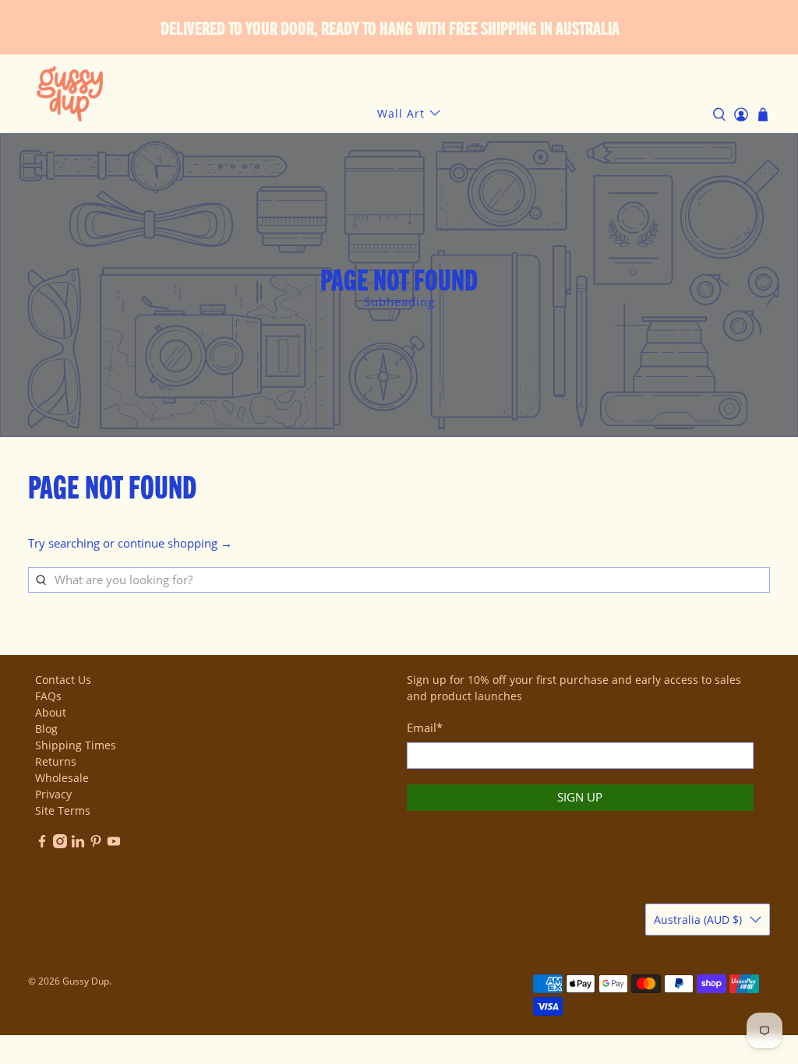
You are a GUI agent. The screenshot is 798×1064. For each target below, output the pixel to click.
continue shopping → (175, 543)
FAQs (48, 696)
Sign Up (579, 797)
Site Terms (62, 810)
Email (425, 727)
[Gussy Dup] (70, 94)
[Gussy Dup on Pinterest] (96, 844)
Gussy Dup (85, 981)
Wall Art (401, 113)
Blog (46, 728)
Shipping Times (75, 745)
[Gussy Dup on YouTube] (114, 844)
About (50, 712)
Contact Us (63, 679)
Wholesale (62, 777)
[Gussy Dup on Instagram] (60, 844)
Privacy (53, 794)
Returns (55, 761)
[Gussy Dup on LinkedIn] (78, 844)
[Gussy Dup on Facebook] (42, 844)
